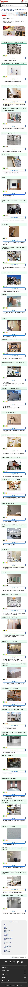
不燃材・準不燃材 (7, 951)
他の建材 (12, 957)
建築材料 (20, 9)
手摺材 (5, 940)
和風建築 (5, 950)
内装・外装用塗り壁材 (10, 10)
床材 (5, 924)
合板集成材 (6, 935)
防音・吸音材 (6, 934)
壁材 (24, 9)
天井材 (5, 931)
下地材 (5, 936)
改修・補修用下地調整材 (8, 938)
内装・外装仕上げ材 (7, 946)
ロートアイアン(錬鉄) (7, 942)
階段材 (5, 939)
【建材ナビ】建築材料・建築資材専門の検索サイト (10, 9)
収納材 (5, 947)
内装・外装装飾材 (7, 944)
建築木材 (5, 928)
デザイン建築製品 (7, 949)
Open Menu (26, 1)
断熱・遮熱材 (6, 932)
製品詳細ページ (14, 58)
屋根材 (5, 927)
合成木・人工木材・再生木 (8, 930)
